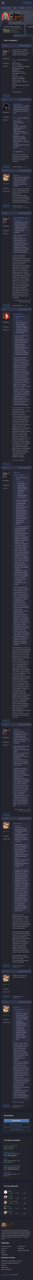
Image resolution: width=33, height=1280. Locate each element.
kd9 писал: (17, 175)
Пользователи (22, 1246)
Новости (3, 1250)
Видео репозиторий (23, 1250)
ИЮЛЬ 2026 (7, 1172)
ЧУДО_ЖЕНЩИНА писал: (21, 218)
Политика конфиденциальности (10, 1263)
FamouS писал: (18, 104)
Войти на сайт (27, 2)
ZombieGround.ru (6, 1274)
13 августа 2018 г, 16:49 (24, 467)
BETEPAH (10, 1148)
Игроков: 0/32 (14, 30)
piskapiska (25, 305)
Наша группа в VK (6, 1269)
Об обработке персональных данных (11, 1261)
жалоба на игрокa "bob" (11, 1145)
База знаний (4, 1267)
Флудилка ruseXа (9, 1152)
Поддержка (4, 1254)
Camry (4, 99)
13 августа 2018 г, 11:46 (24, 309)
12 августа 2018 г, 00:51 (24, 170)
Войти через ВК (17, 1125)
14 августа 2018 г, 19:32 (24, 971)
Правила (3, 1265)
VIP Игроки (21, 1248)
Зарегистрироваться (16, 1129)
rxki (4, 309)
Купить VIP (4, 1248)
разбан (6, 1159)
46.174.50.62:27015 (15, 32)
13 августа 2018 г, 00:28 (24, 213)
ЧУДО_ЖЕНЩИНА (8, 170)
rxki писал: (17, 472)
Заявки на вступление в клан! (12, 1165)
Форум (15, 8)
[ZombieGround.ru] (12, 17)
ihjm (13, 209)
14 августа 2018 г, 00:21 (24, 724)
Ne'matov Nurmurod (13, 1169)
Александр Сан (12, 1155)
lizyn (22, 207)
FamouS (5, 45)
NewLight (14, 207)
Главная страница (5, 8)
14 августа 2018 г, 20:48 (24, 1002)
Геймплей (21, 8)
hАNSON (26, 207)
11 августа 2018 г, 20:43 (24, 99)
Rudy (19, 207)
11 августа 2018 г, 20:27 (24, 45)
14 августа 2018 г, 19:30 (24, 818)
